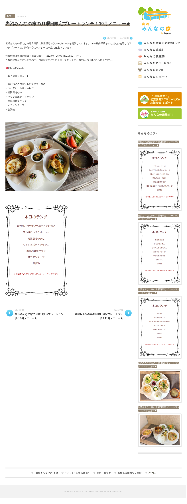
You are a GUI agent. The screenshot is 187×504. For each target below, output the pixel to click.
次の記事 (124, 38)
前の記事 (111, 38)
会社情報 (77, 473)
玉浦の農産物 (159, 56)
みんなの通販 (159, 63)
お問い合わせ (103, 473)
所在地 (152, 473)
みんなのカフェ (159, 70)
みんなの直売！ (159, 50)
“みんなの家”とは (46, 473)
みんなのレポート (159, 76)
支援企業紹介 (129, 473)
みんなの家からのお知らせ (159, 43)
